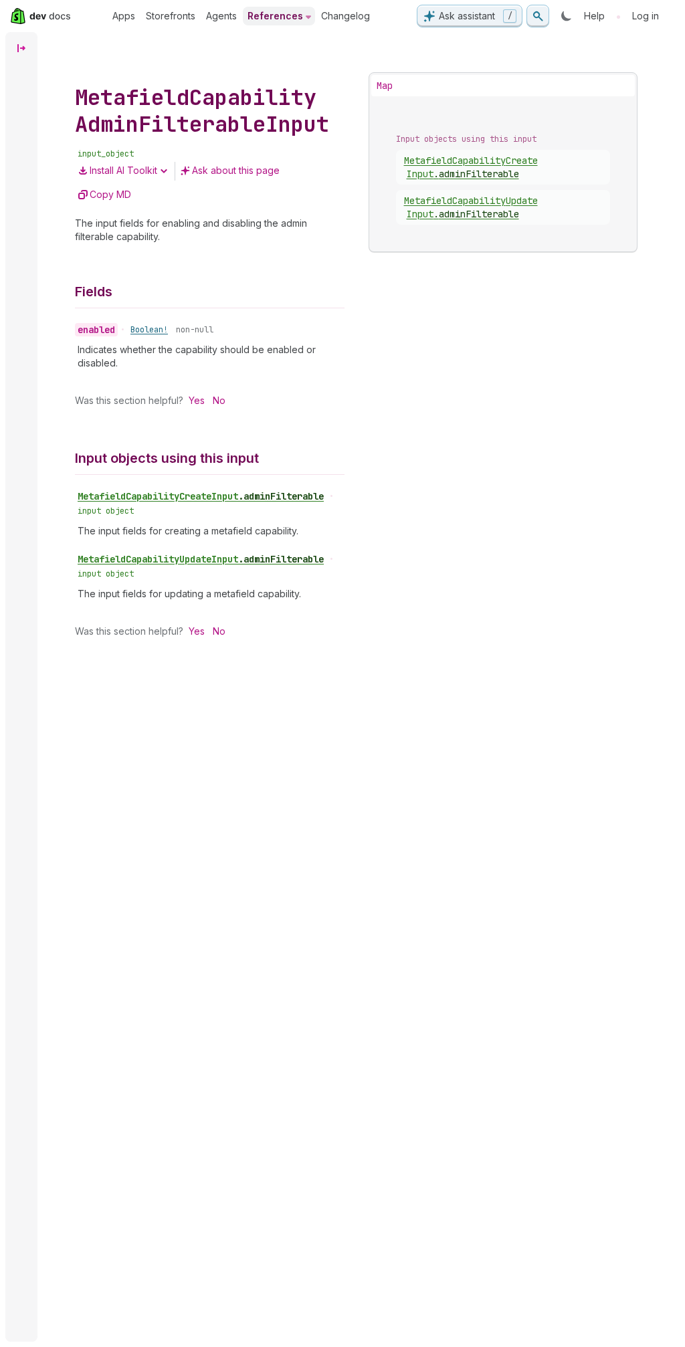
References (275, 15)
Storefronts (170, 15)
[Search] (537, 16)
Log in (645, 15)
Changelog (345, 15)
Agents (221, 15)
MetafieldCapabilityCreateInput (201, 496)
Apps (123, 15)
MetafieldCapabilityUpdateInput (201, 559)
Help (594, 15)
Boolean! (149, 329)
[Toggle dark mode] (566, 16)
